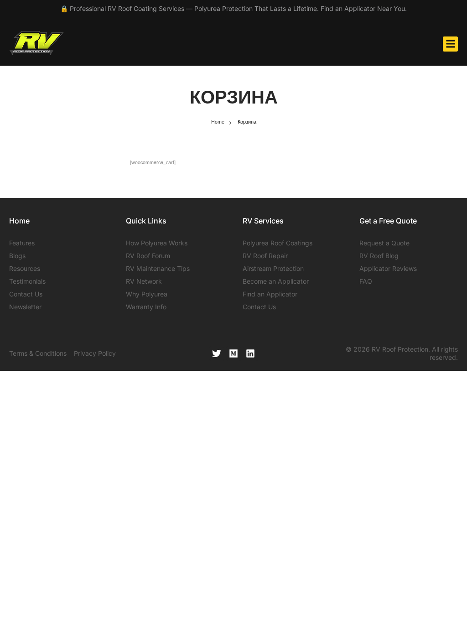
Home (217, 121)
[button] (450, 44)
